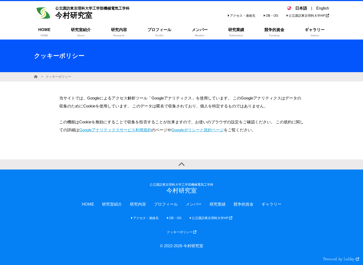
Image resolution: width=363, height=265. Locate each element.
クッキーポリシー (58, 77)
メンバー (194, 204)
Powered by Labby (339, 259)
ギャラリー (271, 204)
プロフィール (166, 204)
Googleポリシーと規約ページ (197, 130)
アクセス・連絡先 (242, 16)
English (322, 8)
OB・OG (271, 16)
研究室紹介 (112, 204)
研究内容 (138, 204)
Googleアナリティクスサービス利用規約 (115, 130)
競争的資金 (244, 204)
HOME (88, 204)
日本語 (301, 8)
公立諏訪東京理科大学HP (307, 16)
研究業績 (218, 204)
